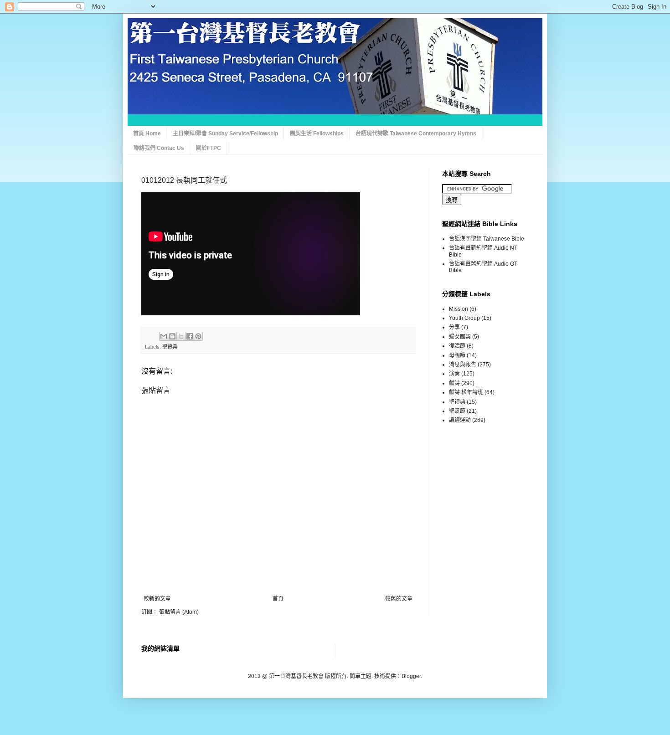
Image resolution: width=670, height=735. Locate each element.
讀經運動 (460, 420)
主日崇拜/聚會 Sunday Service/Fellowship (225, 133)
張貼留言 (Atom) (179, 612)
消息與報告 (462, 364)
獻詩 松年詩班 (466, 392)
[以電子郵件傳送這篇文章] (163, 336)
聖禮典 (169, 347)
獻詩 (454, 383)
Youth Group (464, 318)
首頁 (278, 599)
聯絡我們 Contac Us (159, 148)
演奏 (454, 373)
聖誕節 (457, 411)
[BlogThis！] (172, 336)
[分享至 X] (181, 336)
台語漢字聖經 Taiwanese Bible (486, 239)
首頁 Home (147, 133)
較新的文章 (157, 599)
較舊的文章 (398, 599)
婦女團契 (460, 337)
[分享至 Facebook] (189, 336)
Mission (458, 309)
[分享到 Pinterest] (198, 336)
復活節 (457, 346)
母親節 (457, 355)
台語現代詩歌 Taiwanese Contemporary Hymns (416, 133)
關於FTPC (208, 148)
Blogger (411, 676)
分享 (454, 327)
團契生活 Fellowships (317, 133)
